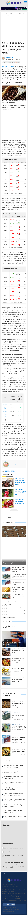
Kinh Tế (13, 724)
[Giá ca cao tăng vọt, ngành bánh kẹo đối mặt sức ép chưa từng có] (6, 662)
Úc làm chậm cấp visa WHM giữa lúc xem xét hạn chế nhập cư (19, 582)
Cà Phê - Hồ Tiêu (9, 13)
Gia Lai (5, 411)
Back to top (7, 873)
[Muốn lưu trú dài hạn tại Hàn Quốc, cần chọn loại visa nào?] (6, 576)
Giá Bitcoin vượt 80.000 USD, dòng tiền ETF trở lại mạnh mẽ (18, 703)
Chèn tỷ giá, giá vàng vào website (13, 848)
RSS (3, 866)
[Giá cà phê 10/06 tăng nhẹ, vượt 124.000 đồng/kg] (7, 503)
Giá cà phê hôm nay (8, 66)
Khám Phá (14, 735)
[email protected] (15, 888)
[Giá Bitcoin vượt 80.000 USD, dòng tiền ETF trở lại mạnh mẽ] (6, 703)
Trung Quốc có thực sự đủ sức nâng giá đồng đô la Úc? (18, 596)
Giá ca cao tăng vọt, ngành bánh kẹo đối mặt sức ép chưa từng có (18, 660)
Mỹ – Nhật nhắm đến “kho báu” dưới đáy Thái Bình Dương (18, 650)
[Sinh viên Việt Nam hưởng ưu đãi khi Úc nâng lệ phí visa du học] (6, 569)
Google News (12, 866)
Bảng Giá (7, 866)
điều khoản (21, 895)
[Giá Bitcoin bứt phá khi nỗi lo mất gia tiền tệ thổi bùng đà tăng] (6, 751)
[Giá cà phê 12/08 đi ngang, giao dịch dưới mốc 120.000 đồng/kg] (7, 482)
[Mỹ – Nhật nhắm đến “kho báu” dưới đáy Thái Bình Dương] (6, 652)
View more (14, 510)
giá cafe (12, 471)
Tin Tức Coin (19, 700)
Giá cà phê (7, 471)
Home (3, 13)
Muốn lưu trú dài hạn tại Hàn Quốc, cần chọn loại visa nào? (19, 576)
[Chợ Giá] (14, 3)
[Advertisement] (14, 27)
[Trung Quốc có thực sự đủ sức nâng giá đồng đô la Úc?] (6, 596)
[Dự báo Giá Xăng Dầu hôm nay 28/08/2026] (14, 639)
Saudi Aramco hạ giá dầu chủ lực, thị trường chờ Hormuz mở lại (18, 679)
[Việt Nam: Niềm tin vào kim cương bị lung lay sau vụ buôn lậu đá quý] (14, 532)
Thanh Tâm (20, 707)
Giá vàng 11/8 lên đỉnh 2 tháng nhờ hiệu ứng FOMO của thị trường (18, 670)
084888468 (6, 888)
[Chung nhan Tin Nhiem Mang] (21, 865)
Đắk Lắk (5, 404)
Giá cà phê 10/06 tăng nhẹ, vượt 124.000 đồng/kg (19, 501)
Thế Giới (14, 712)
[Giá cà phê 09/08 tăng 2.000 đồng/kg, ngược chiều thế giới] (7, 493)
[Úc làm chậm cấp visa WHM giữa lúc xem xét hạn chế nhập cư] (6, 582)
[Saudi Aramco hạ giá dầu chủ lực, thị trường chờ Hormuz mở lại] (6, 681)
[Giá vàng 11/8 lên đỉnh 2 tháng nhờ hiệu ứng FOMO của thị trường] (6, 672)
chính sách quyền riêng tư (11, 895)
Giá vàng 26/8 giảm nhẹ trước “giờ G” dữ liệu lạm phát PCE (18, 589)
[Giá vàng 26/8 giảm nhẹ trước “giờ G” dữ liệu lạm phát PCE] (6, 589)
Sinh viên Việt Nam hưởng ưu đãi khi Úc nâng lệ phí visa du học (18, 569)
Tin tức (13, 700)
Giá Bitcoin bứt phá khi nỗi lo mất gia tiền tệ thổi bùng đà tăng (18, 751)
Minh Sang (13, 464)
